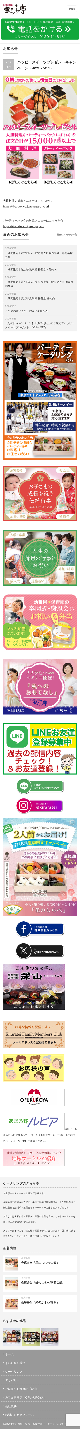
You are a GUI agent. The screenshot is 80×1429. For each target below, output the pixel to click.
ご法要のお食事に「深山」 (22, 1389)
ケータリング (13, 1371)
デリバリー (12, 1380)
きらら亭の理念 (15, 1363)
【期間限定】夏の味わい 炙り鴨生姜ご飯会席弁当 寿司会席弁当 (39, 284)
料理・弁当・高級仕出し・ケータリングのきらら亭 (46, 1423)
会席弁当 (25, 1258)
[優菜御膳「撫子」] (30, 1337)
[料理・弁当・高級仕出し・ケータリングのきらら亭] (19, 10)
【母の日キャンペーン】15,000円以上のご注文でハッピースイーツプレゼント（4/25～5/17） (39, 325)
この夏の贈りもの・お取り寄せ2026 (26, 310)
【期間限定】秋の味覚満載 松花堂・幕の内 (31, 269)
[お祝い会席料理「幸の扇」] (49, 1337)
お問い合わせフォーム (19, 1414)
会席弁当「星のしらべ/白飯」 (40, 1262)
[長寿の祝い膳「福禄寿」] (12, 1337)
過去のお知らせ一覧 (67, 234)
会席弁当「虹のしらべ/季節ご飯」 (43, 1282)
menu (72, 9)
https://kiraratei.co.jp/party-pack (23, 226)
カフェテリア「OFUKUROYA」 (25, 1397)
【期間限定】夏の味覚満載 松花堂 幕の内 (30, 298)
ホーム (9, 1354)
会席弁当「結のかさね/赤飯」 (40, 1302)
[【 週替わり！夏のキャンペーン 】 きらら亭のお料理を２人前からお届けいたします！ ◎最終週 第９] (40, 867)
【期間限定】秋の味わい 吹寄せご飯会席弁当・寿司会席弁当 (39, 255)
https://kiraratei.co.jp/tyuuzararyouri (26, 206)
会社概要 (11, 1406)
